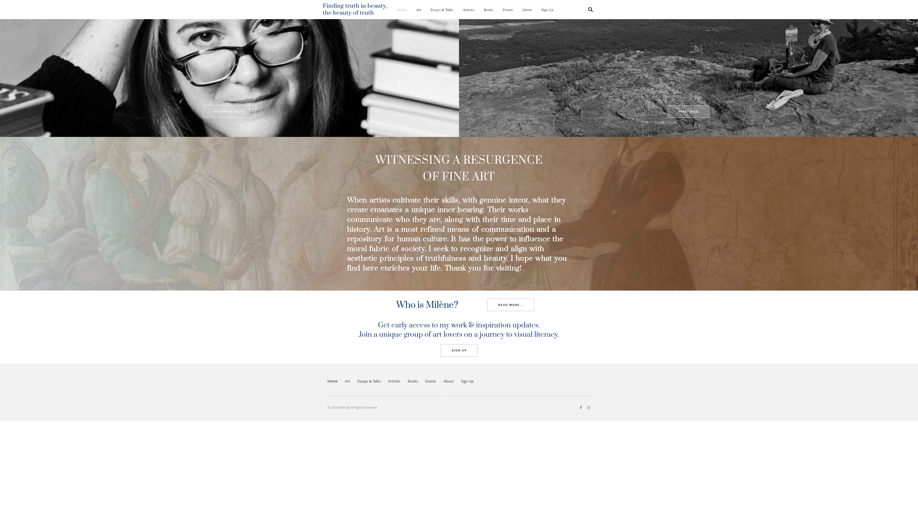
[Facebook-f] (580, 407)
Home (402, 9)
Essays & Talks (442, 9)
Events (508, 9)
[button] (590, 9)
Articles (468, 9)
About (527, 9)
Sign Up (547, 9)
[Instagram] (588, 407)
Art (418, 9)
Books (488, 9)
